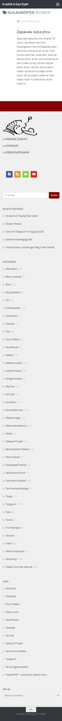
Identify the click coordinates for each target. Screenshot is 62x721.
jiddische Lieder (14, 363)
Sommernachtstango (17, 488)
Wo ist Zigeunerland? (17, 666)
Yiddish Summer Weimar (19, 567)
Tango (9, 496)
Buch (8, 284)
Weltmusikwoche (15, 551)
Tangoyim (11, 504)
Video (9, 543)
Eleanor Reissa (13, 223)
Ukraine (10, 535)
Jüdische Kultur (14, 370)
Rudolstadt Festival (16, 465)
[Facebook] (9, 174)
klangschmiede (14, 378)
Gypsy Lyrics (12, 612)
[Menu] (57, 4)
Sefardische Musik (15, 472)
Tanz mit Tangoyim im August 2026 (25, 231)
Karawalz (10, 627)
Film (8, 331)
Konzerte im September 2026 (22, 215)
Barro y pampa (13, 276)
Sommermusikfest (16, 480)
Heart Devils (12, 619)
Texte (9, 519)
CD (18, 21)
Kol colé (10, 635)
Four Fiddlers (13, 339)
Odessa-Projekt (14, 441)
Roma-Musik (13, 457)
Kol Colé (10, 394)
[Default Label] (17, 174)
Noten (9, 433)
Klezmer (10, 386)
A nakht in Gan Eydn (15, 4)
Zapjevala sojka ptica (33, 32)
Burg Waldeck (13, 292)
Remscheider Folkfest (17, 449)
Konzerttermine (14, 410)
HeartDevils (12, 347)
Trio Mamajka (13, 527)
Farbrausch (12, 315)
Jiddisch (10, 355)
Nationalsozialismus (16, 425)
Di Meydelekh (13, 308)
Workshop (11, 559)
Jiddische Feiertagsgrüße (19, 239)
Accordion (11, 588)
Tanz (8, 512)
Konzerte (11, 402)
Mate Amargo (13, 417)
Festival (10, 323)
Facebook (11, 596)
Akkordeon (11, 268)
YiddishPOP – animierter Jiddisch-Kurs (26, 674)
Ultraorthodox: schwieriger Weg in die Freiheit (30, 247)
